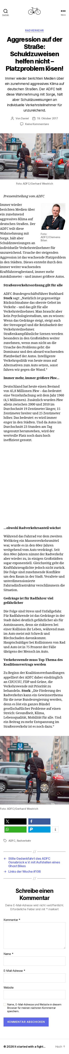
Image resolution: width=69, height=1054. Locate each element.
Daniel (25, 118)
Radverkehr (34, 30)
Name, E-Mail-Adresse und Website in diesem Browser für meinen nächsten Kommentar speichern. (34, 1008)
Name (8, 954)
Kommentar (12, 920)
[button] (15, 821)
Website (9, 987)
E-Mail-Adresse (14, 970)
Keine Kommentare (37, 124)
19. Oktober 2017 (47, 118)
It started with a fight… (30, 1046)
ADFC (11, 840)
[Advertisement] (34, 486)
